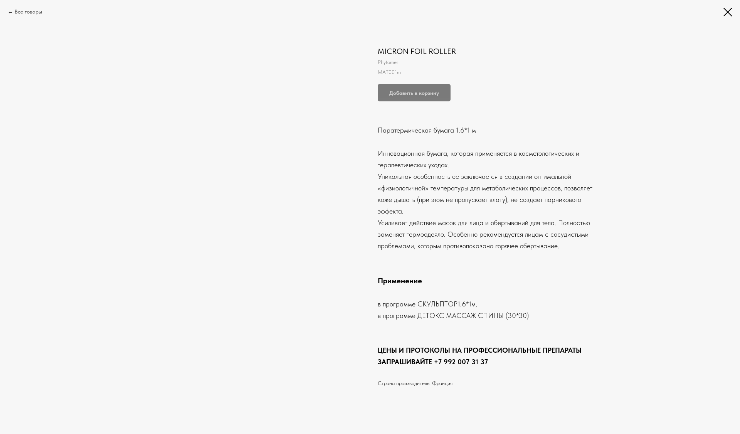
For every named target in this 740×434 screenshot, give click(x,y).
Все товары (28, 11)
